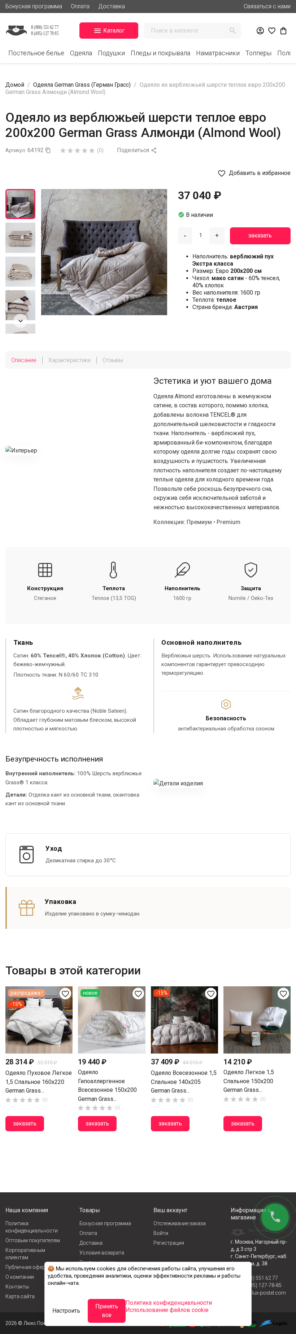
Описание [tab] (23, 360)
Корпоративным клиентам (25, 1253)
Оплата (80, 6)
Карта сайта (20, 1296)
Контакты (17, 1287)
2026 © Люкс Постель (31, 1323)
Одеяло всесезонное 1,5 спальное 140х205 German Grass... (184, 1081)
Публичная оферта (27, 1267)
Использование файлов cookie (167, 1310)
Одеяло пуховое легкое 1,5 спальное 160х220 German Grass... (38, 1081)
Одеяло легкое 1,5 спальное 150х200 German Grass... (248, 1081)
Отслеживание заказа (179, 1223)
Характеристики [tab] (69, 360)
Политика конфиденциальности (31, 1227)
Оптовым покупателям (32, 1240)
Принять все (106, 1310)
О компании (19, 1277)
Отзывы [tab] (113, 360)
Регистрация (168, 1243)
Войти (160, 1233)
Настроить (66, 1310)
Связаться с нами (267, 6)
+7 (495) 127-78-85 (260, 1285)
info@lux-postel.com (262, 1293)
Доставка (111, 6)
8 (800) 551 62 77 (258, 1278)
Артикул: (15, 150)
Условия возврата (101, 1253)
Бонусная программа (33, 6)
